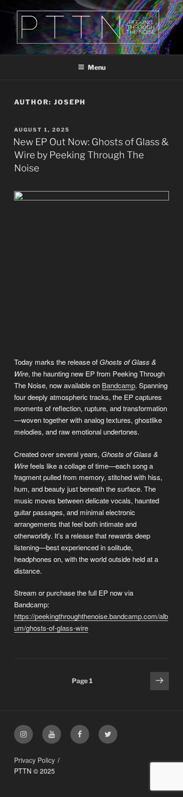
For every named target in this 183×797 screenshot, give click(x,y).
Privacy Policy (34, 760)
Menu (97, 67)
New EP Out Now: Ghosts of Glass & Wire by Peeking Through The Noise (90, 155)
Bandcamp (118, 385)
